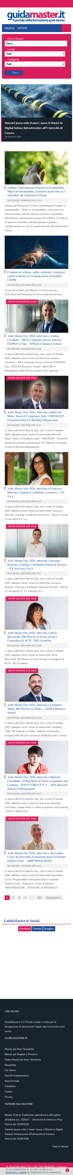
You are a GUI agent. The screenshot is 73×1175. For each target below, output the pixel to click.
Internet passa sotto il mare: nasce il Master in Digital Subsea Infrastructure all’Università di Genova (34, 128)
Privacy (9, 1097)
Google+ (49, 928)
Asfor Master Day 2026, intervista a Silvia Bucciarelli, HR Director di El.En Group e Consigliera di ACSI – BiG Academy (32, 636)
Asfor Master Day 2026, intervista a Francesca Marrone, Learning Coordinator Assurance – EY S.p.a (36, 492)
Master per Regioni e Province (21, 1054)
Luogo (11, 49)
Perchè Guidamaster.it (17, 1075)
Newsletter (10, 1065)
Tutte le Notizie (60, 1146)
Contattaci (10, 1086)
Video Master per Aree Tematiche (23, 1059)
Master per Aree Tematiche (19, 1049)
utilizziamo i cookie (16, 1172)
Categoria (13, 59)
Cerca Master (15, 38)
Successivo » (53, 897)
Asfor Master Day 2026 (22, 301)
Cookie (8, 1091)
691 (40, 897)
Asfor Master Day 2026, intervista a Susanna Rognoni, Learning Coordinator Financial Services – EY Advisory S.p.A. (37, 564)
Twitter (37, 928)
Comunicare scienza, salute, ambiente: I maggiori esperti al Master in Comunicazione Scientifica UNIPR (36, 276)
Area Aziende (12, 1081)
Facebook (25, 928)
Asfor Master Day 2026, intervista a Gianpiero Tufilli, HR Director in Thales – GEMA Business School (36, 708)
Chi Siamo (10, 1070)
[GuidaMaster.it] (36, 15)
